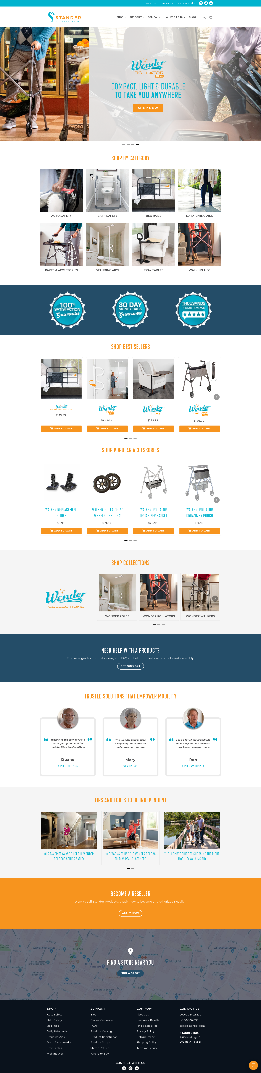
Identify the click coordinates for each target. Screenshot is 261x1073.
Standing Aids (56, 1037)
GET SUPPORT (131, 666)
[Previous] (9, 86)
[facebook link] (206, 3)
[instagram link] (200, 3)
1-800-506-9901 (190, 1020)
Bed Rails (53, 1025)
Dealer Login (151, 3)
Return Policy (146, 1037)
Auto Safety (54, 1014)
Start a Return (99, 1048)
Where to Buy (99, 1053)
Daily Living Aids (57, 1031)
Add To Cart (63, 428)
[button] (121, 17)
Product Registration (104, 1037)
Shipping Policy (147, 1042)
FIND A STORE (130, 973)
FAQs (93, 1025)
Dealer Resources (101, 1020)
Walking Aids (55, 1053)
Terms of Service (147, 1048)
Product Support (101, 1042)
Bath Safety (54, 1020)
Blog (93, 1014)
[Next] (252, 86)
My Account (168, 3)
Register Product (187, 3)
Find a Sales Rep (147, 1025)
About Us (143, 1014)
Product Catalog (101, 1031)
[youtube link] (211, 3)
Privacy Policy (146, 1031)
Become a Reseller (149, 1020)
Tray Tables (54, 1048)
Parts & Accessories (59, 1042)
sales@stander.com (192, 1025)
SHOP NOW (59, 108)
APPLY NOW (130, 913)
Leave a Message (190, 1014)
